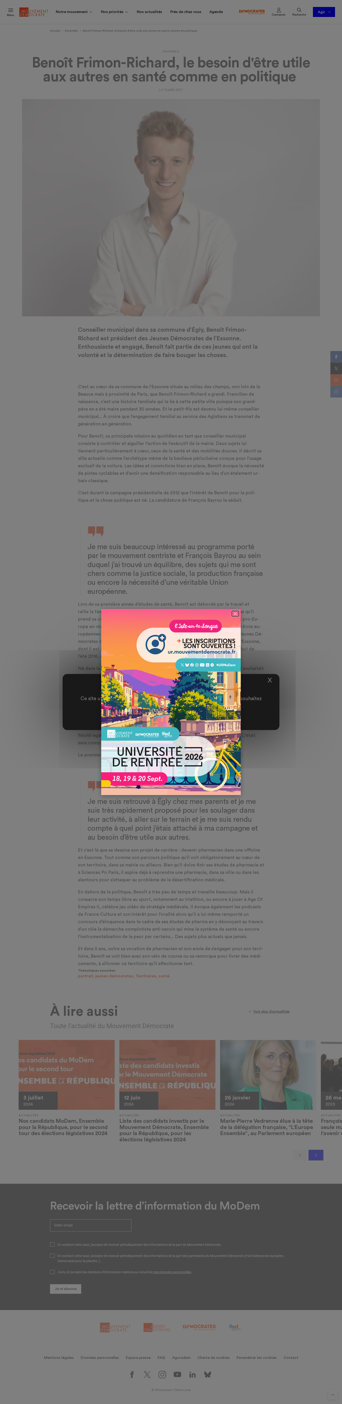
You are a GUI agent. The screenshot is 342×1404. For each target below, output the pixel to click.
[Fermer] (235, 613)
